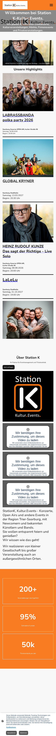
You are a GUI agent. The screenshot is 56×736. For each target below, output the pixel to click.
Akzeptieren (11, 733)
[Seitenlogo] (15, 5)
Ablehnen (23, 733)
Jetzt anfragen (8, 367)
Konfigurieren (11, 727)
